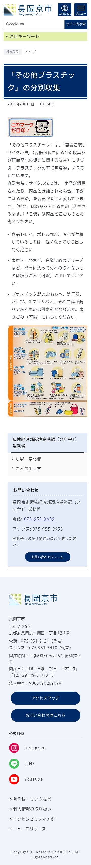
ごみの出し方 (28, 469)
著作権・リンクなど (32, 799)
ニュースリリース (29, 829)
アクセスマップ (45, 698)
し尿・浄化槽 (28, 459)
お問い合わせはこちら (45, 715)
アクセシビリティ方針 (34, 819)
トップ (30, 52)
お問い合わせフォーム (47, 557)
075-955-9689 (39, 519)
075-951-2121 (35, 641)
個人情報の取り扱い (32, 809)
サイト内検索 (76, 24)
